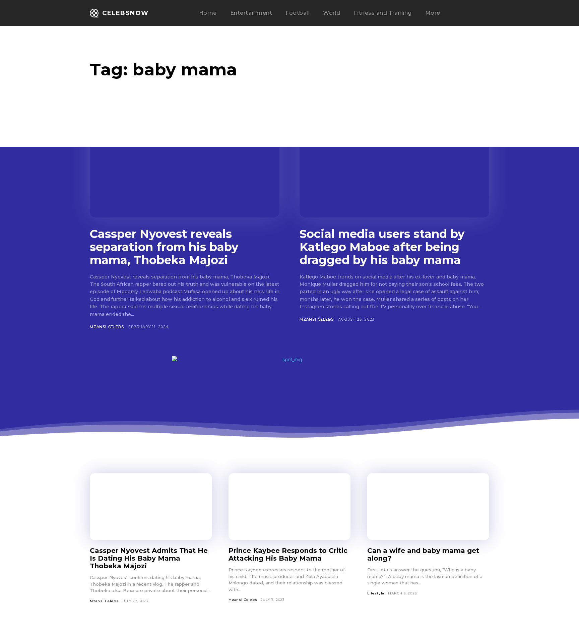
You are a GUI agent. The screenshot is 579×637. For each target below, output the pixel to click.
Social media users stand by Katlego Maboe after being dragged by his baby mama (382, 247)
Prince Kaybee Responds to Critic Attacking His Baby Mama (288, 554)
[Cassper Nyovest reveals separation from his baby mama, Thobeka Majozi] (184, 165)
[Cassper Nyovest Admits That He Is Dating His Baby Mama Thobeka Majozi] (151, 506)
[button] (467, 13)
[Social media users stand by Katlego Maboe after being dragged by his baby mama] (394, 165)
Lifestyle (375, 593)
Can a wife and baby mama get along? (423, 554)
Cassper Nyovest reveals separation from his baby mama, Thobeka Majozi (164, 247)
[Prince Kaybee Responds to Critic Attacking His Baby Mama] (289, 506)
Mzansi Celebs (107, 326)
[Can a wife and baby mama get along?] (428, 506)
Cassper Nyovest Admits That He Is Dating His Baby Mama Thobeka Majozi (149, 558)
